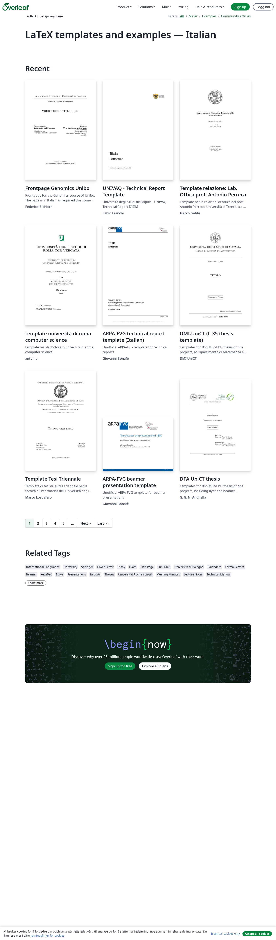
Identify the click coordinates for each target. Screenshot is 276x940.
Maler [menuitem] (166, 7)
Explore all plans (155, 666)
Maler (193, 16)
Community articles (236, 16)
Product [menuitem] (123, 7)
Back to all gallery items (44, 16)
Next (85, 523)
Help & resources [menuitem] (208, 7)
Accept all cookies (257, 934)
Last (103, 523)
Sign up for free (120, 666)
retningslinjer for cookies (47, 935)
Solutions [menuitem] (145, 7)
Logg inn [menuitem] (263, 7)
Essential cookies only (225, 933)
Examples (209, 16)
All (182, 16)
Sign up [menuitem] (240, 7)
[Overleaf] (15, 7)
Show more (36, 583)
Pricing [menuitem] (183, 7)
